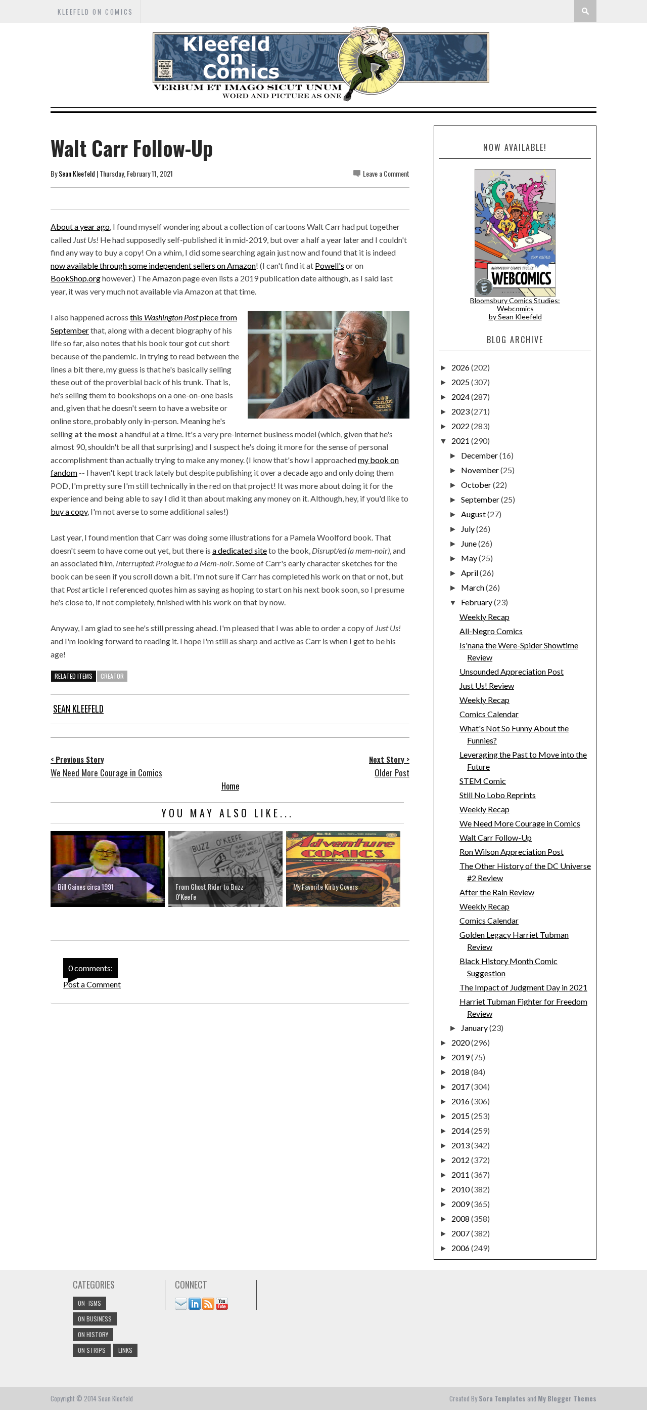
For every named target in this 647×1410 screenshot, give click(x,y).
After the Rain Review (496, 892)
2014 (461, 1130)
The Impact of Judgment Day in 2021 (523, 987)
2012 (461, 1160)
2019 (461, 1057)
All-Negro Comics (491, 631)
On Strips (92, 1350)
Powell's (329, 265)
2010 (461, 1189)
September (481, 499)
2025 (461, 382)
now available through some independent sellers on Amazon (153, 265)
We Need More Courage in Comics (519, 823)
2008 (461, 1218)
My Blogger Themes (567, 1398)
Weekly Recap (484, 616)
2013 (461, 1145)
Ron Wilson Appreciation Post (511, 851)
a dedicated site (239, 550)
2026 (461, 367)
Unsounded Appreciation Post (511, 671)
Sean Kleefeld (77, 173)
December (480, 455)
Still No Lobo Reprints (497, 795)
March (473, 587)
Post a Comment (92, 984)
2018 (461, 1071)
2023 (461, 411)
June (469, 543)
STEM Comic (482, 780)
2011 (461, 1174)
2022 (461, 426)
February (477, 602)
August (474, 514)
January (475, 1027)
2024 (461, 396)
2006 (461, 1248)
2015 (461, 1116)
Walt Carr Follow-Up (495, 837)
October (477, 484)
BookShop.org (76, 278)
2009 (461, 1204)
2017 (461, 1086)
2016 (461, 1101)
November (480, 470)
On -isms (89, 1303)
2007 (461, 1233)
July (468, 528)
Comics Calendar (489, 714)
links (125, 1350)
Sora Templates (502, 1398)
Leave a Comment (386, 173)
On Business (95, 1318)
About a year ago (80, 226)
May (470, 558)
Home (230, 786)
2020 (461, 1042)
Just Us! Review (486, 685)
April (470, 572)
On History (93, 1334)
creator (112, 676)
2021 (461, 440)
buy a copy (69, 511)
